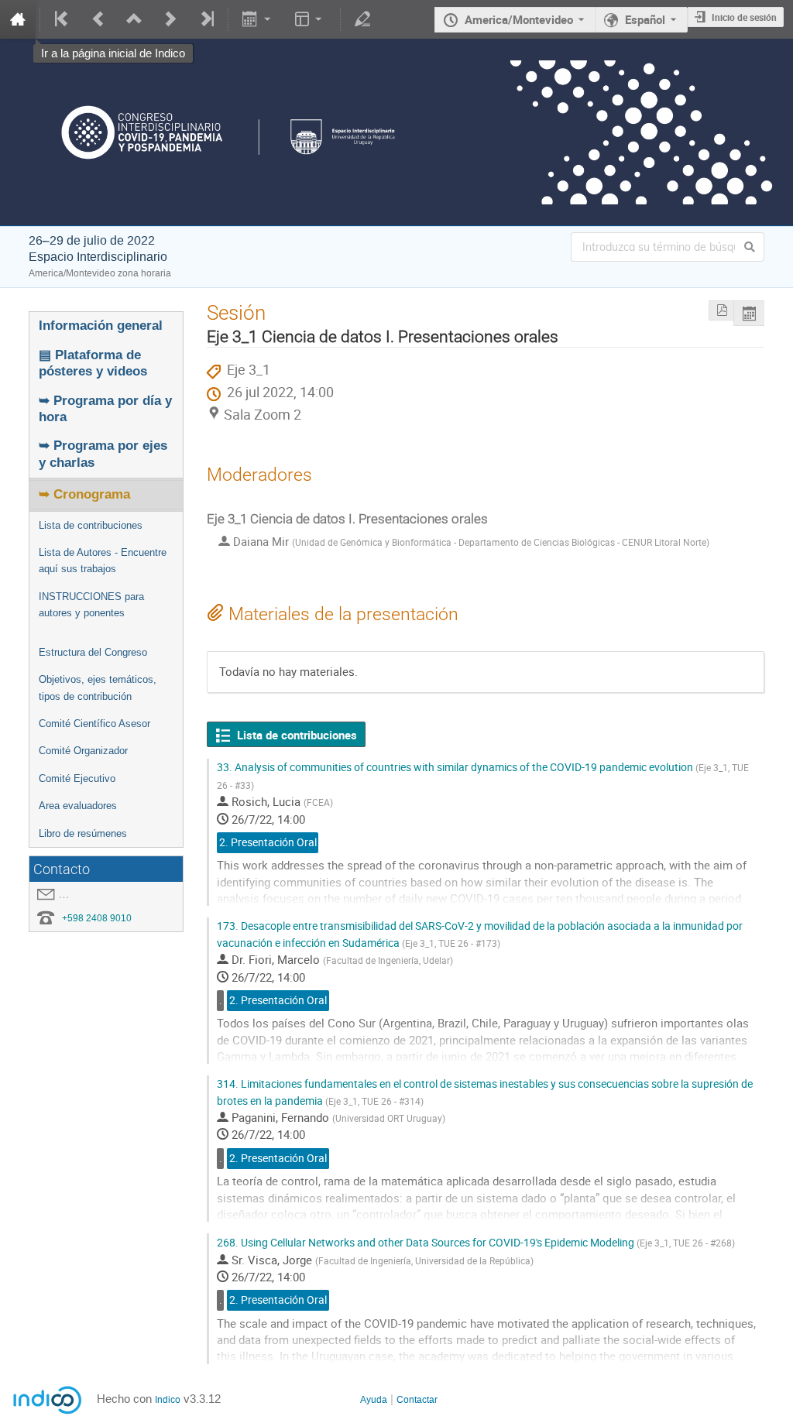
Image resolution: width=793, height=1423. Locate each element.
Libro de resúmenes (83, 833)
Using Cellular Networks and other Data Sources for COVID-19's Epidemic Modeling (476, 1242)
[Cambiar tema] (310, 19)
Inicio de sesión (744, 17)
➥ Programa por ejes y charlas (103, 453)
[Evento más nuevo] (170, 19)
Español (645, 19)
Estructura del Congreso (93, 652)
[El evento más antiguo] (62, 19)
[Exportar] (258, 19)
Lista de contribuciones (90, 525)
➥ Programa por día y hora (105, 408)
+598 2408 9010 (97, 918)
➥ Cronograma (84, 494)
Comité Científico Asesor (94, 723)
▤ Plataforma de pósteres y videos (93, 363)
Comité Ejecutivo (77, 778)
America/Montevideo (519, 19)
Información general (101, 325)
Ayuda (373, 1400)
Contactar (417, 1400)
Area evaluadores (78, 805)
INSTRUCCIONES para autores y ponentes (91, 605)
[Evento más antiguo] (98, 19)
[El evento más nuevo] (206, 19)
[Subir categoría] (134, 19)
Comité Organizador (83, 750)
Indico (167, 1400)
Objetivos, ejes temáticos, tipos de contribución (97, 687)
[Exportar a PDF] (721, 310)
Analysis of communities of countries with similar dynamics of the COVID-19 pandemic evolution (483, 775)
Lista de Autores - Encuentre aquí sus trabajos (102, 560)
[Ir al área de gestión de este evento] (362, 19)
